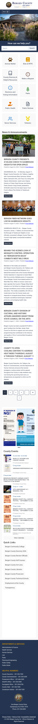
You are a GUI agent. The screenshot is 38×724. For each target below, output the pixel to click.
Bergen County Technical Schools (17, 578)
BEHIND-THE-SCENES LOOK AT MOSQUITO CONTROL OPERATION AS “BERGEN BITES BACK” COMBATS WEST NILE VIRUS (19, 254)
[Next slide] (36, 27)
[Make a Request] (28, 75)
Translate (24, 716)
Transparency (10, 588)
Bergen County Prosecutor (14, 574)
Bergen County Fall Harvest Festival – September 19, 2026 (23, 509)
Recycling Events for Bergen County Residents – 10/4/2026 (23, 529)
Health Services (7, 650)
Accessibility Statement (28, 722)
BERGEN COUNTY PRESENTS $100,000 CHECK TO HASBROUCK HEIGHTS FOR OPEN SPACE (19, 162)
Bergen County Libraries (13, 569)
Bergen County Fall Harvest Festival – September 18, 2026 (23, 500)
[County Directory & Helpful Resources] (10, 75)
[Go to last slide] (1, 27)
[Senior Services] (10, 120)
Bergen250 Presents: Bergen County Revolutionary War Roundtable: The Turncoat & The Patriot (16, 479)
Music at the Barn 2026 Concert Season (21, 459)
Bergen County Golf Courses (15, 560)
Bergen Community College (14, 547)
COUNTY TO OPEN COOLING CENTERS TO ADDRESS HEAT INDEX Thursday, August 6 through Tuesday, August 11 (19, 352)
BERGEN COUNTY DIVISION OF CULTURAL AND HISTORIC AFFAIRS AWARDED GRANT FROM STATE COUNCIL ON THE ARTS (18, 315)
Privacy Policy (6, 722)
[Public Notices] (28, 105)
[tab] (18, 447)
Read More (9, 196)
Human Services (7, 652)
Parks (4, 657)
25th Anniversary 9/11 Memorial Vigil (20, 490)
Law (3, 655)
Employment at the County (14, 583)
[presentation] (18, 146)
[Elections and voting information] (10, 90)
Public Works (6, 665)
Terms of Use (16, 722)
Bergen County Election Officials (16, 556)
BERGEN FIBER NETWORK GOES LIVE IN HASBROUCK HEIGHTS (18, 219)
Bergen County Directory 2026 (15, 551)
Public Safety (6, 663)
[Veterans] (28, 120)
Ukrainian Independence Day (23, 468)
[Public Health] (10, 105)
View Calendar (19, 538)
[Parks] (28, 90)
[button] (19, 427)
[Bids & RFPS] (28, 61)
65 (32, 392)
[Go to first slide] (33, 427)
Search (32, 48)
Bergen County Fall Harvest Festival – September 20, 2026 (23, 519)
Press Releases (29, 167)
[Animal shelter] (10, 61)
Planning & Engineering (9, 660)
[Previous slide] (5, 427)
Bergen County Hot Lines (14, 565)
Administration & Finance (10, 647)
